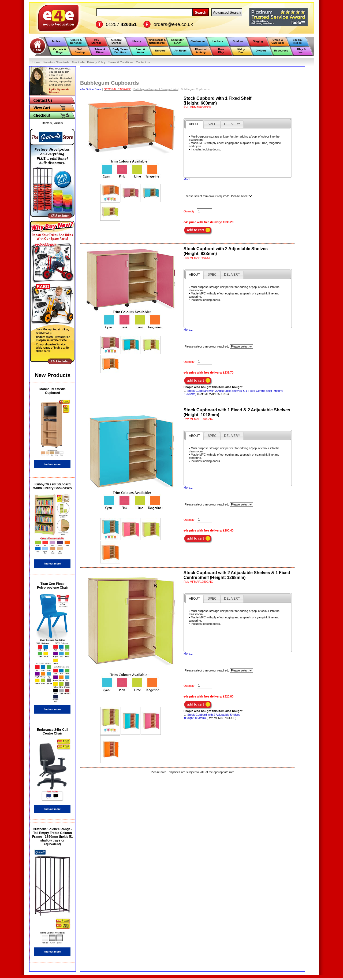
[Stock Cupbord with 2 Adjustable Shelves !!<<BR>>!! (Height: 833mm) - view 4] (110, 364)
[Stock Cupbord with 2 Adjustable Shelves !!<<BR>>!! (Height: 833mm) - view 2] (130, 345)
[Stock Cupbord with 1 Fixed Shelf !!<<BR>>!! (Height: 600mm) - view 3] (150, 192)
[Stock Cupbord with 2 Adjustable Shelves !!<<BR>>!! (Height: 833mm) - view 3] (150, 345)
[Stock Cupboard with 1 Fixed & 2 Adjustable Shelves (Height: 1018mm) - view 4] (110, 552)
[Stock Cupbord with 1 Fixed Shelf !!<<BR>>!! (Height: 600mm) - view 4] (110, 211)
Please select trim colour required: (207, 196)
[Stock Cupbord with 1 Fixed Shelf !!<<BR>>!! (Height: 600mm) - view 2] (130, 192)
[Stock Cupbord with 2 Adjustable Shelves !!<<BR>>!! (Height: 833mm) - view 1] (110, 345)
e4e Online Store (90, 89)
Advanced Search (227, 12)
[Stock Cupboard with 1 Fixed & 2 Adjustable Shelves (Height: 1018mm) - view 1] (110, 529)
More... (188, 179)
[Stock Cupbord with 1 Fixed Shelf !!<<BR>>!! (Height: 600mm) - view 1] (110, 192)
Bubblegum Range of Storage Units (155, 89)
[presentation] (194, 124)
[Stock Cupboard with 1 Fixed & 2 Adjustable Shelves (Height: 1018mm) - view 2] (130, 529)
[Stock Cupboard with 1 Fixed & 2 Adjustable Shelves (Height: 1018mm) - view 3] (150, 529)
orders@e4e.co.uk (173, 24)
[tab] (194, 124)
